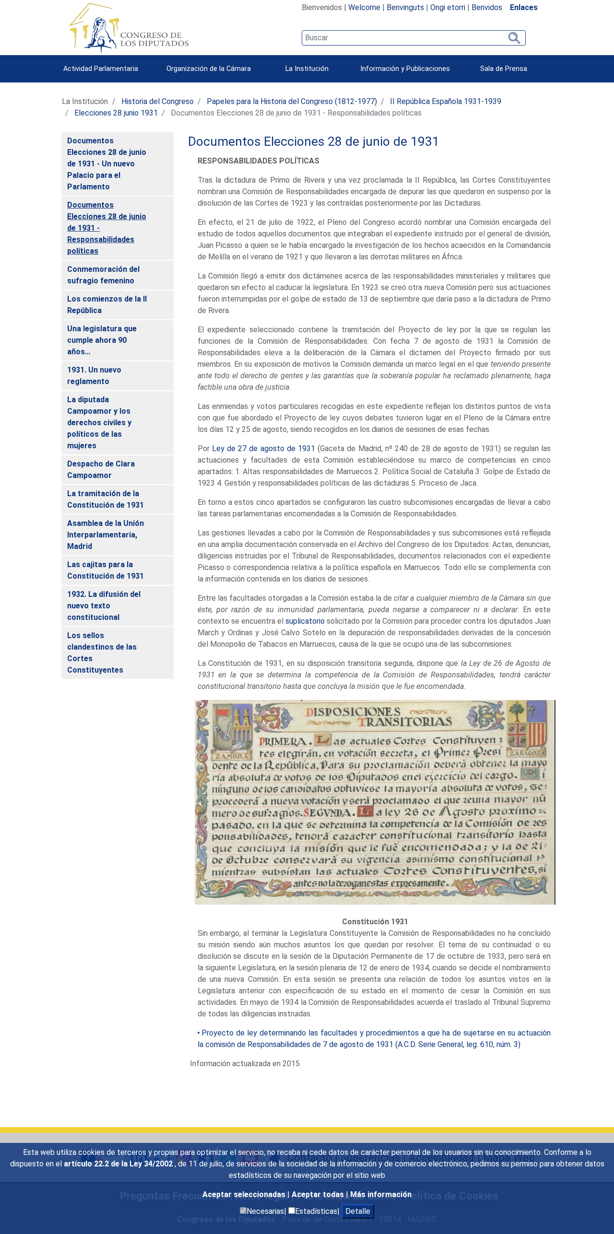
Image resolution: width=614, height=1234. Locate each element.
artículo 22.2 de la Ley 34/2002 (119, 1163)
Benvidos (487, 7)
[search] (414, 38)
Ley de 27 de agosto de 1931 (263, 448)
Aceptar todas (319, 1194)
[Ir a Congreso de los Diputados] (129, 28)
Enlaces (524, 7)
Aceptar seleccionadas (244, 1194)
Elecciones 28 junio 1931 (116, 112)
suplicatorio (305, 621)
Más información (381, 1194)
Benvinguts (405, 7)
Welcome (364, 7)
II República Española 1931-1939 (445, 101)
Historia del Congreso (157, 101)
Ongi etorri (447, 7)
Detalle (357, 1211)
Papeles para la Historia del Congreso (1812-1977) (292, 101)
